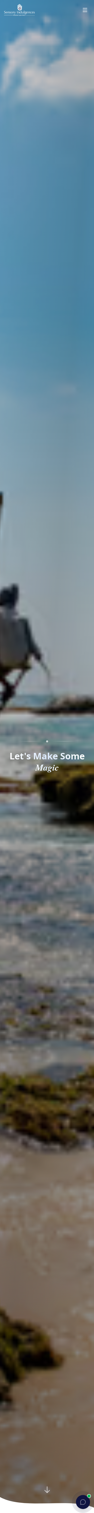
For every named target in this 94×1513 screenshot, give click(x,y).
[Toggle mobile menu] (85, 9)
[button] (83, 1502)
